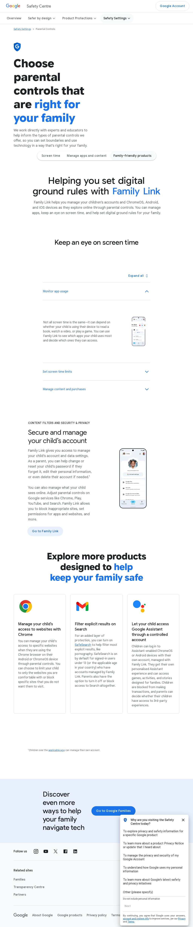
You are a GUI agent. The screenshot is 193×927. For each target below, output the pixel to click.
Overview (14, 18)
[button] (96, 291)
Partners (20, 895)
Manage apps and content (87, 156)
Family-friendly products (132, 156)
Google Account (172, 6)
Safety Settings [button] (115, 18)
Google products (69, 915)
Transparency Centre (29, 887)
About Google (42, 915)
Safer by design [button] (39, 18)
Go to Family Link (45, 531)
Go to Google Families (113, 811)
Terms (115, 915)
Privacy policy (97, 915)
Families (19, 879)
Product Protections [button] (77, 18)
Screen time (51, 156)
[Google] (21, 915)
